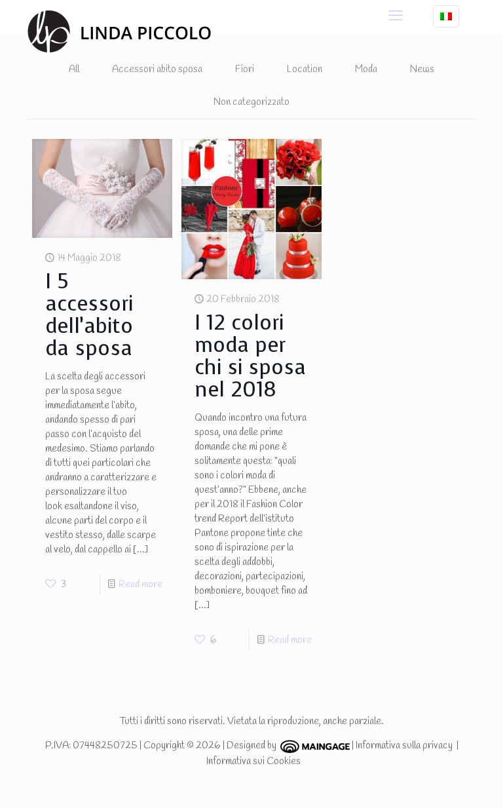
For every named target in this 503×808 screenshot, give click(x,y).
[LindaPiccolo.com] (120, 31)
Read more (140, 584)
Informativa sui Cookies (253, 761)
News (422, 69)
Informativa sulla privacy (404, 745)
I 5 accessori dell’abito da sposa (89, 315)
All (74, 69)
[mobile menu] (395, 16)
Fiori (244, 69)
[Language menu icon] (446, 16)
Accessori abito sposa (157, 69)
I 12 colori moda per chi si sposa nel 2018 (250, 356)
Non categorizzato (251, 102)
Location (304, 69)
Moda (366, 69)
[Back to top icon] (440, 781)
